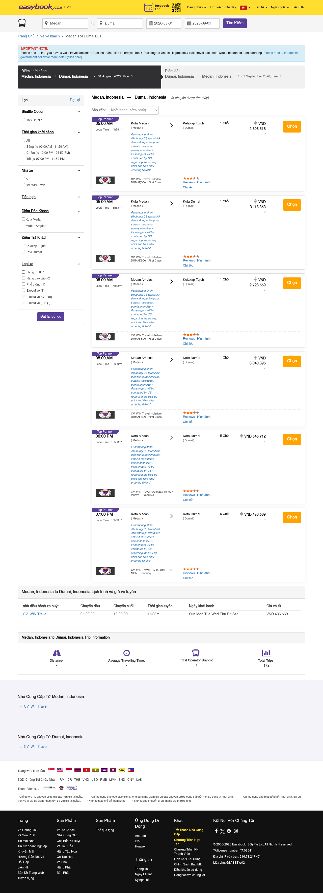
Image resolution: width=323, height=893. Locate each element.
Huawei (140, 846)
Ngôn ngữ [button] (278, 7)
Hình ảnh (203, 182)
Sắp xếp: (99, 110)
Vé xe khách (50, 36)
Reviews (189, 182)
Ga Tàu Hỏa (65, 857)
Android (140, 836)
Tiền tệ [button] (259, 7)
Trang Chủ (26, 36)
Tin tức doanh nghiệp (32, 846)
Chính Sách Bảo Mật (188, 864)
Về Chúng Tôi (27, 830)
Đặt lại (75, 100)
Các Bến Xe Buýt (68, 841)
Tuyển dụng (26, 878)
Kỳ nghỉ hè (142, 880)
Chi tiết (188, 187)
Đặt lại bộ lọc (50, 316)
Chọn (292, 127)
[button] (245, 8)
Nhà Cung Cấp (67, 835)
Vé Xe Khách (66, 830)
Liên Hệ (298, 7)
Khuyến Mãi (26, 851)
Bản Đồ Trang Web (31, 873)
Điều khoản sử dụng (188, 870)
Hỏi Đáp (23, 862)
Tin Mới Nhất (26, 841)
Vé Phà (62, 862)
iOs (137, 841)
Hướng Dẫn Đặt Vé (31, 857)
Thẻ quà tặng (105, 830)
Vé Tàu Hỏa (65, 846)
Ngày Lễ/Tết (143, 874)
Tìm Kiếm (235, 23)
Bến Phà (63, 873)
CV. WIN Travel (35, 614)
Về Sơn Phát (26, 835)
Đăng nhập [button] (195, 7)
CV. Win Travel (35, 706)
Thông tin (141, 869)
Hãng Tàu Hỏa (67, 851)
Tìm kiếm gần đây (223, 7)
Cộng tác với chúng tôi (189, 875)
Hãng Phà (64, 867)
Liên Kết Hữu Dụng (187, 859)
